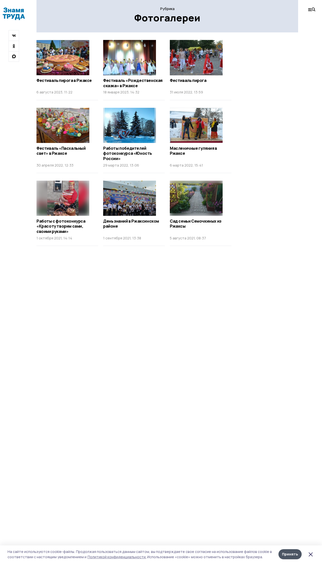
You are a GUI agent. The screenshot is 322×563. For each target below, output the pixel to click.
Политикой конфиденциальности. (117, 556)
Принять (290, 554)
